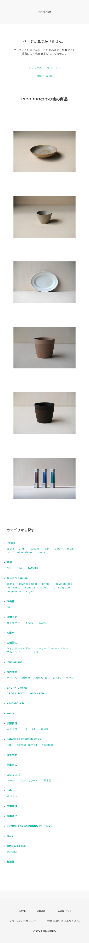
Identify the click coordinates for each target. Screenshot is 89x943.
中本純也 (12, 806)
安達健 (11, 861)
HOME (22, 910)
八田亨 (11, 632)
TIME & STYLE (16, 845)
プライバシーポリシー (22, 920)
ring (9, 744)
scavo (10, 583)
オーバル (12, 677)
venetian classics (36, 587)
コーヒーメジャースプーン (52, 648)
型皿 (9, 568)
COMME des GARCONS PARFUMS (30, 826)
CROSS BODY (16, 693)
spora (10, 548)
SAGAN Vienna (17, 687)
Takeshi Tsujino (17, 578)
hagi (20, 568)
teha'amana (15, 662)
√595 (10, 836)
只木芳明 (12, 617)
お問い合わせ (44, 76)
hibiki (71, 548)
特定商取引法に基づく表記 (63, 920)
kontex (11, 713)
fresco (11, 542)
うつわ (29, 622)
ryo (9, 607)
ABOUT (42, 910)
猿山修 (11, 601)
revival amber (28, 583)
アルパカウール (29, 780)
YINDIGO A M (15, 703)
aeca (42, 552)
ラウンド (71, 677)
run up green (61, 587)
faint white (13, 587)
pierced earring (27, 744)
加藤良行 (12, 723)
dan (47, 548)
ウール (11, 780)
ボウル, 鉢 (41, 677)
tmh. (10, 790)
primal (46, 583)
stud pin (12, 796)
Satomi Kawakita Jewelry (24, 739)
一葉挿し (35, 652)
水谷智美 (12, 672)
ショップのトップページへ (44, 68)
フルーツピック (16, 652)
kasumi (35, 548)
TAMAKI (33, 568)
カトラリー (13, 622)
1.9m (22, 548)
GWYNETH (37, 693)
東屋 (9, 562)
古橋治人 (12, 642)
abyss (30, 591)
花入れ (42, 622)
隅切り (26, 677)
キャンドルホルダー (19, 648)
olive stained (25, 552)
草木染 (47, 780)
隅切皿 (45, 729)
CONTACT (64, 910)
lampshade (14, 591)
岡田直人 (12, 764)
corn (9, 552)
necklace (48, 744)
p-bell (58, 548)
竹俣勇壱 (12, 754)
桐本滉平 (12, 816)
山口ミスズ (13, 774)
